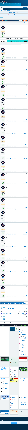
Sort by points (25, 44)
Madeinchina (24, 314)
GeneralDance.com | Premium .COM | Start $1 (14, 362)
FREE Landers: (10, 12)
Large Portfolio (3, 32)
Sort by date (22, 44)
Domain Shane (24, 336)
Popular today (1, 10)
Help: (14, 12)
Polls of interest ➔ (12, 367)
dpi (22, 330)
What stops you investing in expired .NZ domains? (5, 386)
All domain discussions (9, 10)
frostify (3, 309)
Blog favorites (21, 396)
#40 (26, 286)
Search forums (13, 10)
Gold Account (3, 31)
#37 (26, 248)
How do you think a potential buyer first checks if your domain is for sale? (4, 368)
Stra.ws (12, 359)
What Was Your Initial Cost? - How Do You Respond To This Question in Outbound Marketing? (5, 392)
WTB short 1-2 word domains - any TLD (13, 400)
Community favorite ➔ (22, 378)
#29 (26, 148)
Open (13, 12)
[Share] (25, 47)
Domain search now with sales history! (14, 14)
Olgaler (3, 311)
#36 (26, 236)
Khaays (25, 316)
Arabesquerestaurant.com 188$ (9, 316)
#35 (26, 223)
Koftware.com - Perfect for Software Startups (23, 329)
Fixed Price (8, 309)
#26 (26, 110)
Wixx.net (12, 365)
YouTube (4, 329)
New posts (5, 10)
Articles (6, 329)
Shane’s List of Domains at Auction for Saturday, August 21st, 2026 (23, 335)
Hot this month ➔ (12, 396)
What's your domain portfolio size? (13, 372)
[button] (6, 9)
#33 (26, 198)
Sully (23, 399)
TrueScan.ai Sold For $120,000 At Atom (4, 380)
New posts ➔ (21, 327)
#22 (26, 60)
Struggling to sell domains (14, 405)
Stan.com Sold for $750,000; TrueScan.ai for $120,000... (5, 383)
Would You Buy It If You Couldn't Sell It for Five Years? (23, 398)
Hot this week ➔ (3, 378)
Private (18, 12)
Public (16, 12)
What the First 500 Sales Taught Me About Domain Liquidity (23, 381)
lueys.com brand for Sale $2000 (9, 313)
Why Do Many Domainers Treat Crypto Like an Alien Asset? (14, 403)
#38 (26, 261)
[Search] (27, 9)
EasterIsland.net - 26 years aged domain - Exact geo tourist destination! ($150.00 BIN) (9, 308)
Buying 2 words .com (13, 397)
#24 (26, 85)
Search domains (25, 7)
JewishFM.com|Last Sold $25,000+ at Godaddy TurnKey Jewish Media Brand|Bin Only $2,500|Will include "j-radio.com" (23, 339)
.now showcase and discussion (22, 332)
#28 (26, 135)
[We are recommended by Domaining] (1, 420)
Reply (26, 34)
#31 (26, 173)
